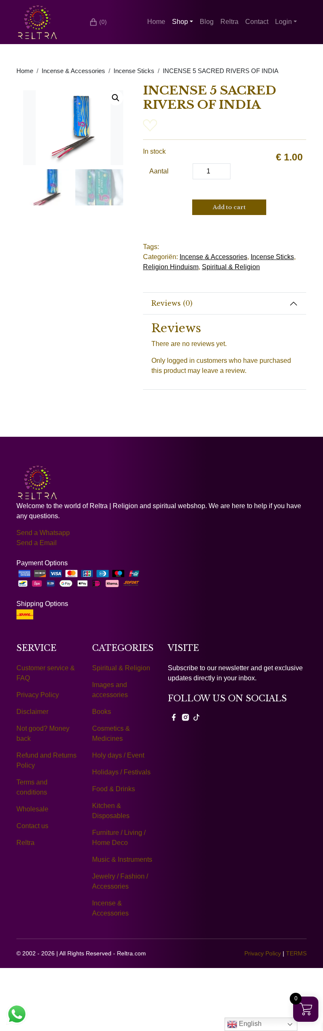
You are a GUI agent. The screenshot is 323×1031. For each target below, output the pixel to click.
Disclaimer (32, 711)
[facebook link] (174, 717)
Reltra (229, 21)
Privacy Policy (37, 694)
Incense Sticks (134, 71)
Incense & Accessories (73, 71)
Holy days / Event (118, 755)
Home (156, 21)
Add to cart (229, 207)
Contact (256, 21)
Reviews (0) (172, 303)
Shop (180, 21)
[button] (115, 97)
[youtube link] (196, 717)
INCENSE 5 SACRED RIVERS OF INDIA (220, 71)
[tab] (224, 304)
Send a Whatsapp (43, 532)
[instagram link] (185, 717)
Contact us (32, 825)
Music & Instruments (122, 859)
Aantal (159, 171)
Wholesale (32, 809)
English (249, 1023)
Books (101, 711)
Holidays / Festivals (121, 772)
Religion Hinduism (171, 266)
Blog (207, 21)
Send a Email (36, 542)
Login (283, 21)
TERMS (296, 953)
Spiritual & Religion (231, 266)
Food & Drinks (113, 788)
